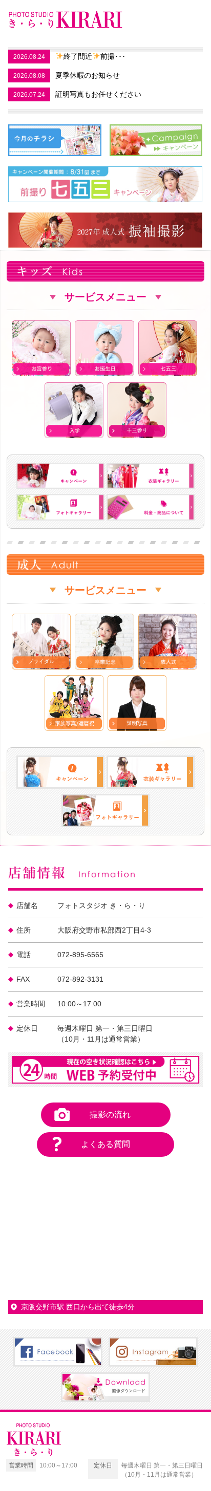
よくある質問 (105, 1144)
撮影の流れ (110, 1114)
